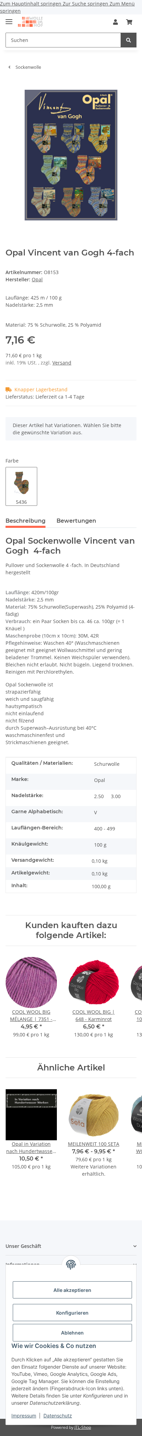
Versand (61, 362)
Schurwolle (107, 764)
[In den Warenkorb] (11, 86)
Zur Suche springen (86, 3)
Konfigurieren (72, 1313)
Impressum (23, 1415)
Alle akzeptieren (72, 1290)
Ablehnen (72, 1333)
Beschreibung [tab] (25, 521)
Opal (99, 780)
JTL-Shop (82, 1427)
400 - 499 (104, 828)
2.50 (99, 796)
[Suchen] (128, 40)
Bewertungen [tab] (76, 521)
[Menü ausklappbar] (9, 18)
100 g (100, 844)
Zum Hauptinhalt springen (31, 3)
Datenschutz (57, 1415)
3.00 (116, 796)
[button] (115, 22)
